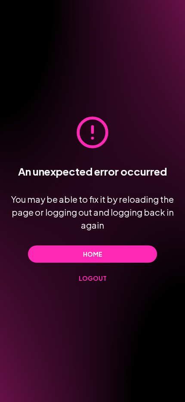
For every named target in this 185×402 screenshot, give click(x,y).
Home (92, 254)
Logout (93, 278)
